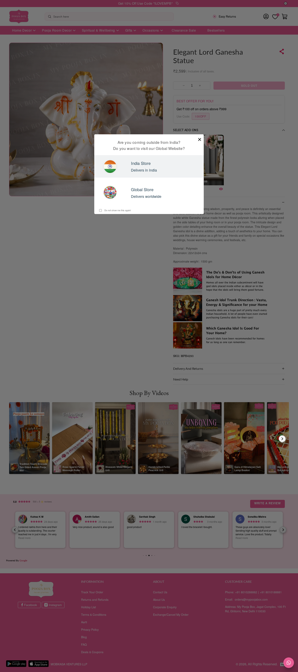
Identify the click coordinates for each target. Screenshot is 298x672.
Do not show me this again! (117, 210)
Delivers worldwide (146, 196)
